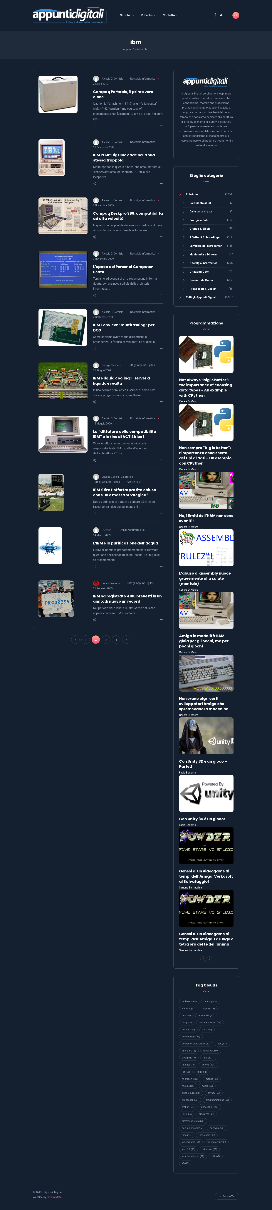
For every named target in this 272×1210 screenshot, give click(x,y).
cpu (222, 1043)
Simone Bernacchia (190, 887)
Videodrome (191, 1142)
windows (209, 1149)
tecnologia (207, 1135)
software (217, 1128)
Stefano (106, 529)
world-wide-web (193, 1156)
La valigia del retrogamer (205, 246)
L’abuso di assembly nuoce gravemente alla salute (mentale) (205, 578)
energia (189, 1050)
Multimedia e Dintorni (203, 254)
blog (187, 1022)
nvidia (207, 1085)
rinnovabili (209, 1107)
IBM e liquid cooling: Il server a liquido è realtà (121, 381)
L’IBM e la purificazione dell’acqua (125, 543)
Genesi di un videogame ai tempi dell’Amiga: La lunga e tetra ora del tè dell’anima (206, 939)
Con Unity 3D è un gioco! (202, 818)
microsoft (190, 1078)
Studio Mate (54, 1197)
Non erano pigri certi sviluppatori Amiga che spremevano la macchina (204, 703)
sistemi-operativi (193, 1121)
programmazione (217, 1100)
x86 (186, 1163)
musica (188, 1085)
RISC (187, 1114)
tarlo (187, 1135)
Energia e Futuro (200, 220)
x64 (215, 1156)
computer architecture (196, 1043)
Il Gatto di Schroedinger (205, 237)
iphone (208, 1064)
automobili (206, 1015)
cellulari (188, 1029)
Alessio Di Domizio (112, 78)
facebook (211, 1050)
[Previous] (203, 959)
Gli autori (125, 15)
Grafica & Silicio (200, 228)
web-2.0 (188, 1149)
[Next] (209, 959)
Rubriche (147, 15)
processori (190, 1100)
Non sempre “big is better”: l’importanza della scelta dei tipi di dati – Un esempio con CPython (205, 455)
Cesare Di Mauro (188, 401)
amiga (210, 1001)
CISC (207, 1029)
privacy (214, 1093)
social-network (192, 1128)
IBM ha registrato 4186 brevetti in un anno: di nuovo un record (127, 599)
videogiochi (216, 1142)
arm (186, 1015)
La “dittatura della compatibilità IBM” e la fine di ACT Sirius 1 (124, 434)
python (188, 1107)
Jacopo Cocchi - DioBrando (117, 476)
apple (209, 1008)
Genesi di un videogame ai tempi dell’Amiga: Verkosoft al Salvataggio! (206, 876)
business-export (210, 1022)
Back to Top (229, 1196)
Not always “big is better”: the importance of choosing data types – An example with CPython (205, 387)
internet (188, 1064)
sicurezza (206, 1114)
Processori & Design (202, 289)
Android (188, 1008)
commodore (191, 1036)
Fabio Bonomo (187, 772)
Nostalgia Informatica (142, 78)
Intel (208, 1057)
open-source (191, 1093)
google (189, 1057)
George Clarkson (111, 365)
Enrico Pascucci (111, 583)
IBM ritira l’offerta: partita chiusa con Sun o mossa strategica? (124, 492)
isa (186, 1071)
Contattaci (170, 15)
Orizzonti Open (199, 271)
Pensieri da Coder (201, 280)
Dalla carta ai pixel (201, 211)
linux (202, 1071)
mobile (212, 1078)
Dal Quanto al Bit (200, 203)
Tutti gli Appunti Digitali (141, 365)
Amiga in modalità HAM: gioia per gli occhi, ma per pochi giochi (204, 641)
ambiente (189, 1001)
